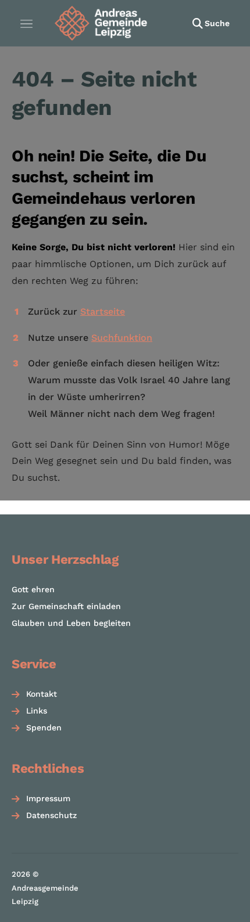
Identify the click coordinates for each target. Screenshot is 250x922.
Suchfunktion (121, 337)
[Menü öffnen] (26, 23)
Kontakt (41, 693)
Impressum (48, 798)
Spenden (44, 727)
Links (36, 710)
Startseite (102, 311)
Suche (217, 23)
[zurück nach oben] (227, 902)
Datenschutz (51, 815)
